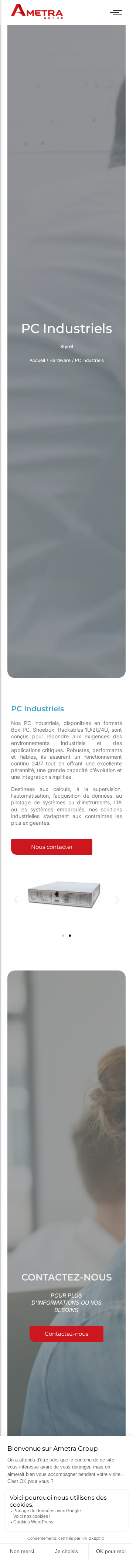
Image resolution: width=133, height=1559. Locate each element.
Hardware (60, 360)
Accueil (37, 360)
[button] (15, 899)
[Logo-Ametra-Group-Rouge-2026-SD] (37, 11)
